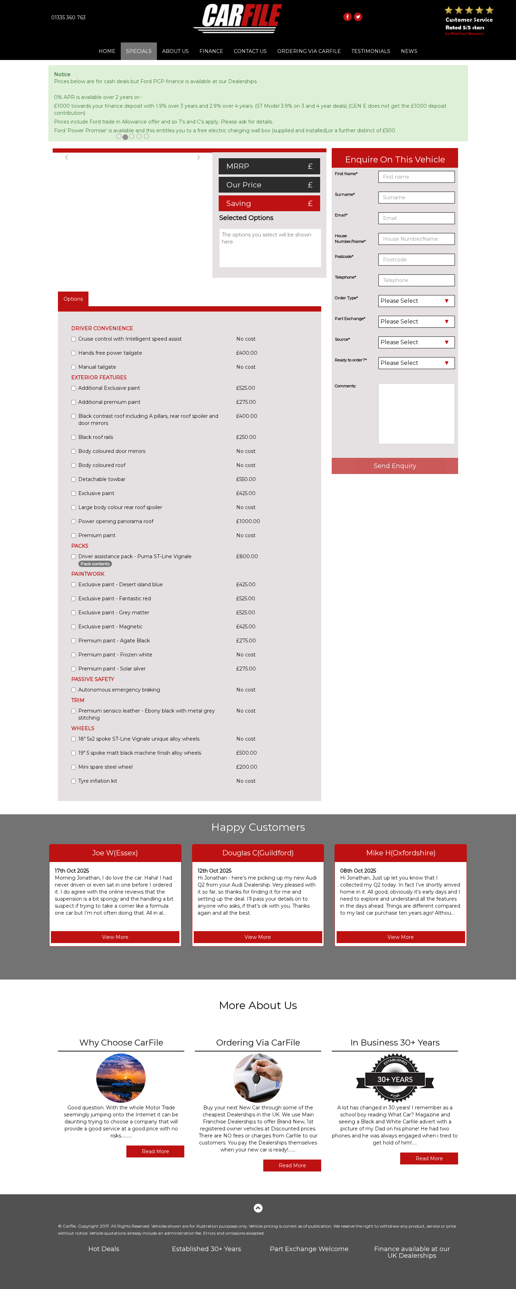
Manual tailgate (97, 367)
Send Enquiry (395, 466)
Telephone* (345, 277)
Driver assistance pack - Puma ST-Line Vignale (135, 559)
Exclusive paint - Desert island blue (120, 584)
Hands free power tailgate (110, 353)
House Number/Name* (350, 238)
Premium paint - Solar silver (112, 669)
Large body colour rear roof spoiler (120, 507)
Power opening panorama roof (115, 521)
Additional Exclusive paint (109, 388)
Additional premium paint (109, 402)
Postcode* (344, 256)
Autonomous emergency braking (119, 690)
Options (73, 299)
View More (115, 937)
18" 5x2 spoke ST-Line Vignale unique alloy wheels (138, 739)
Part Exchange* (350, 318)
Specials (139, 51)
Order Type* (346, 297)
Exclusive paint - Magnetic (110, 626)
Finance (211, 51)
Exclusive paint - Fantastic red (114, 598)
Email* (341, 215)
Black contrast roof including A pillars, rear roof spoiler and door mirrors (148, 419)
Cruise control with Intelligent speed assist (130, 339)
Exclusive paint (96, 493)
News (409, 51)
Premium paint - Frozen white (115, 655)
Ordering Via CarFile (309, 51)
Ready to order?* (351, 360)
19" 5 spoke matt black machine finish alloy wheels (139, 753)
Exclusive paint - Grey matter (113, 612)
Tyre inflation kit (97, 781)
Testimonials (370, 51)
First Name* (346, 173)
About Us (175, 51)
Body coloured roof (101, 465)
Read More (155, 1151)
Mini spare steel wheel (105, 767)
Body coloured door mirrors (111, 451)
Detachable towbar (101, 479)
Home (107, 51)
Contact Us (250, 51)
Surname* (345, 194)
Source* (342, 339)
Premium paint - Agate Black (114, 640)
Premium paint (96, 535)
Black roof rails (95, 437)
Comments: (345, 385)
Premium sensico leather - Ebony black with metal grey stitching (146, 714)
